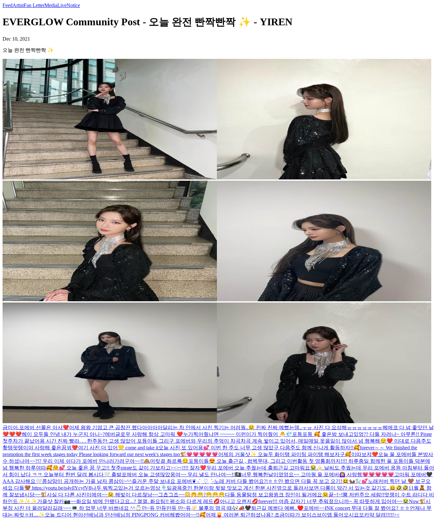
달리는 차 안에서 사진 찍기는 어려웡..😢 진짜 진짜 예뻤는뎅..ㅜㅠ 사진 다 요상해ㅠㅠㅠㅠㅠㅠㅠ (273, 427)
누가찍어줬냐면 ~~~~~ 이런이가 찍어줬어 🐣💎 (237, 434)
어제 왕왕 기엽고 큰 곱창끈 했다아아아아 (116, 427)
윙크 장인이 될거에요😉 (301, 494)
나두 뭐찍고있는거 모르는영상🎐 (129, 488)
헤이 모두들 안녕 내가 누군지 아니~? (63, 434)
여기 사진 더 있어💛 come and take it (118, 447)
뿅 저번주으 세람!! (363, 494)
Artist (18, 5)
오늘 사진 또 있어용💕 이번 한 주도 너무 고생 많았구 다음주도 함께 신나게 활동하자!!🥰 (259, 447)
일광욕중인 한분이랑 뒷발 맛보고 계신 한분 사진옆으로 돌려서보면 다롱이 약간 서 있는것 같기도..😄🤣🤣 (288, 488)
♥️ (300, 508)
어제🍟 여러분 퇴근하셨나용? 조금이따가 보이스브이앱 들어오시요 (282, 514)
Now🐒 (417, 501)
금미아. (11, 427)
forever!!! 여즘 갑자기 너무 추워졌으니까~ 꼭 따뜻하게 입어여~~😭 (333, 501)
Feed (7, 5)
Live (62, 5)
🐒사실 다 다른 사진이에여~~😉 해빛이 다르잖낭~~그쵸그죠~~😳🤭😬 (121, 494)
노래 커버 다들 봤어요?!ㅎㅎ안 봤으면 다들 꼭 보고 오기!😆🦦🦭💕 (291, 481)
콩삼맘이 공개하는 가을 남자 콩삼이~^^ (87, 481)
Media (50, 5)
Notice (73, 5)
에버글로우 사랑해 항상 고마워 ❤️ (144, 434)
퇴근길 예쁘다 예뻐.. (274, 508)
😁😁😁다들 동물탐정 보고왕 (240, 494)
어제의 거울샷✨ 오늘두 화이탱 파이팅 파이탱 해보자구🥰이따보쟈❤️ (298, 454)
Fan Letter (34, 5)
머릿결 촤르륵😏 (169, 461)
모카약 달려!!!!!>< (379, 514)
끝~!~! (336, 494)
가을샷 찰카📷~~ (56, 501)
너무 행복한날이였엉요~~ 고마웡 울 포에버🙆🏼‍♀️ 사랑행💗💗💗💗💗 (317, 474)
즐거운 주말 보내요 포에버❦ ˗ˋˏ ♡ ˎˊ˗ (173, 481)
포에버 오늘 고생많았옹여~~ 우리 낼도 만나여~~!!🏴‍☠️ (181, 474)
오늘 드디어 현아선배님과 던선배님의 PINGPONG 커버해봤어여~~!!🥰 (125, 514)
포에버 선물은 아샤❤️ (44, 427)
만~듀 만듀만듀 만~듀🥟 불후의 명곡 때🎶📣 (193, 508)
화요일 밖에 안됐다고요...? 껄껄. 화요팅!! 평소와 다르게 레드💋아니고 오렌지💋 (167, 501)
